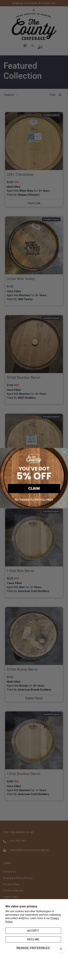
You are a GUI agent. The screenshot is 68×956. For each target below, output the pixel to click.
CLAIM (34, 488)
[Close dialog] (64, 451)
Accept (33, 930)
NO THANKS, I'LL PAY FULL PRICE (34, 500)
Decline (33, 939)
